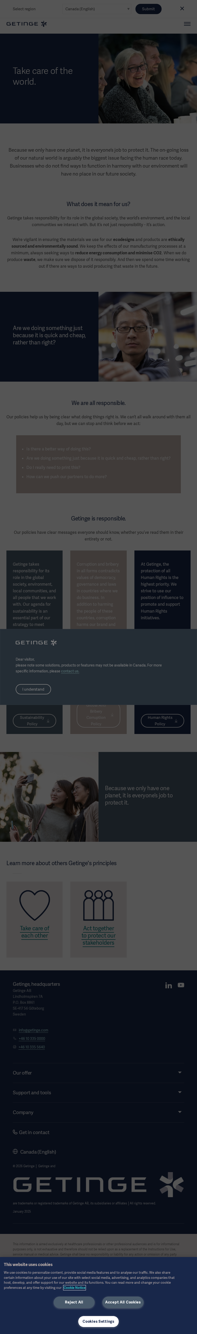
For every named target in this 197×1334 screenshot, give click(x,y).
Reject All (74, 1302)
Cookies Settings (98, 1321)
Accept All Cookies (123, 1302)
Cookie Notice (74, 1287)
